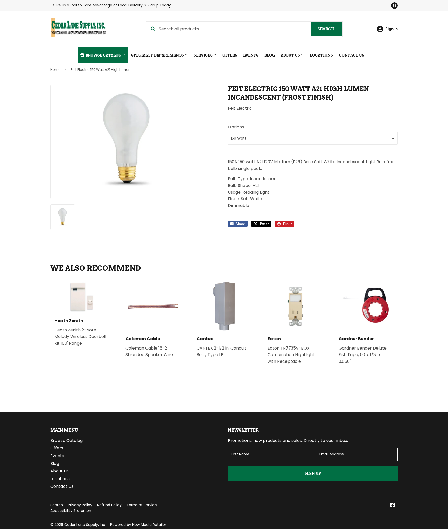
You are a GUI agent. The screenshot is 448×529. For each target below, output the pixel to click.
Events (250, 55)
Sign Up (313, 473)
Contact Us (351, 55)
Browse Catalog (103, 55)
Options (236, 127)
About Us (291, 55)
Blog (269, 55)
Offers (229, 55)
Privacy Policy (80, 504)
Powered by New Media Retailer (138, 524)
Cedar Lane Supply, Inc (84, 524)
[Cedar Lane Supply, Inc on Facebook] (392, 506)
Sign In (391, 28)
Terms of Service (142, 504)
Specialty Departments (158, 55)
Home (55, 69)
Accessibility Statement (71, 510)
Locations (321, 55)
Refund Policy (109, 504)
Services (203, 55)
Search (330, 29)
